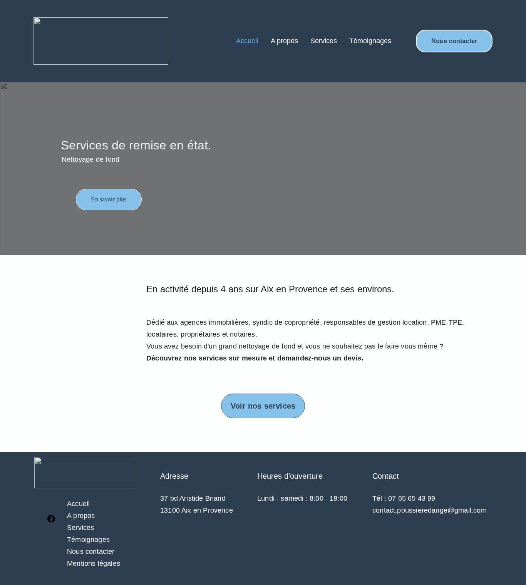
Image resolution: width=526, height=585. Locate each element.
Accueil (247, 41)
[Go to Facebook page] (51, 519)
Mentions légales (93, 563)
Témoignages (370, 41)
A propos (284, 41)
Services (323, 41)
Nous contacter (454, 41)
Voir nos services (263, 406)
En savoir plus (108, 199)
